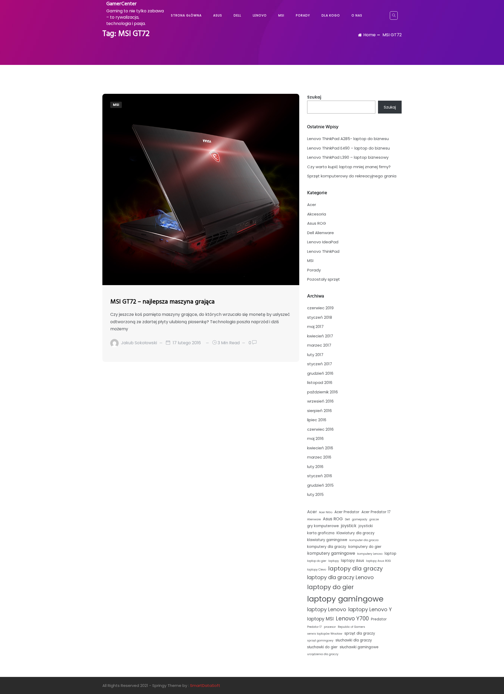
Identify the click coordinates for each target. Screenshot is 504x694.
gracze (374, 519)
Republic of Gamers (351, 627)
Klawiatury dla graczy (356, 533)
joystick (348, 526)
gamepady (359, 519)
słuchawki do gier (322, 647)
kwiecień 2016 (320, 448)
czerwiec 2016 (320, 429)
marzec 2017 (319, 345)
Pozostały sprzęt (323, 279)
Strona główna (186, 15)
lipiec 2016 (316, 420)
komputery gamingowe (331, 553)
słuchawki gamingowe (359, 647)
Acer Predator (346, 512)
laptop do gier (316, 561)
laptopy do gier (330, 587)
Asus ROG (316, 223)
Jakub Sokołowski (139, 343)
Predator (379, 619)
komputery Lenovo (369, 554)
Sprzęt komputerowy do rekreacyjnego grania (351, 176)
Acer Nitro (325, 512)
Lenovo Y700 (352, 618)
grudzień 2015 (320, 485)
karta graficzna (320, 533)
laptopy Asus (352, 560)
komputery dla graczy (326, 546)
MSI (281, 15)
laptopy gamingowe (345, 598)
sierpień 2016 (319, 410)
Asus (217, 15)
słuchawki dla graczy (353, 640)
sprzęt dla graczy (359, 633)
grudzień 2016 (320, 373)
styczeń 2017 (319, 364)
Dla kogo (331, 15)
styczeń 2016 (319, 476)
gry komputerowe (323, 525)
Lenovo (260, 15)
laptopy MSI (320, 618)
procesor (330, 627)
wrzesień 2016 (320, 401)
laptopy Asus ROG (378, 561)
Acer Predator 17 (376, 512)
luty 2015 (315, 494)
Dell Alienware (320, 232)
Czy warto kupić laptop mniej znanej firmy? (349, 166)
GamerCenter (121, 4)
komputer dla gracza (364, 540)
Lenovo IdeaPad (322, 242)
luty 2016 (315, 466)
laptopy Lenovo (326, 609)
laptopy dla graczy (355, 568)
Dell (237, 15)
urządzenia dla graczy (322, 654)
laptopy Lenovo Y (370, 609)
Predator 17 (314, 627)
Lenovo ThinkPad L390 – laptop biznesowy (347, 157)
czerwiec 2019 (320, 308)
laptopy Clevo (316, 570)
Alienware (314, 519)
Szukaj (314, 97)
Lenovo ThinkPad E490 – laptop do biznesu (348, 148)
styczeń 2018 (319, 317)
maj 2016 (315, 438)
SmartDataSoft (205, 685)
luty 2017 (315, 354)
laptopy (333, 561)
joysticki (366, 525)
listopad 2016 (319, 382)
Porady (303, 15)
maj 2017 (315, 326)
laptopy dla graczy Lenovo (340, 577)
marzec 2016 (319, 457)
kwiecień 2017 (320, 336)
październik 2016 (322, 392)
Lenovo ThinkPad (323, 251)
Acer (311, 204)
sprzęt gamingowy (320, 640)
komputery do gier (364, 546)
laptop (390, 553)
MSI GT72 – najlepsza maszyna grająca (162, 302)
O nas (356, 15)
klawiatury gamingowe (327, 539)
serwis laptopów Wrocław (324, 634)
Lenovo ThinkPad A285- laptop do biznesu (348, 138)
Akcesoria (316, 214)
